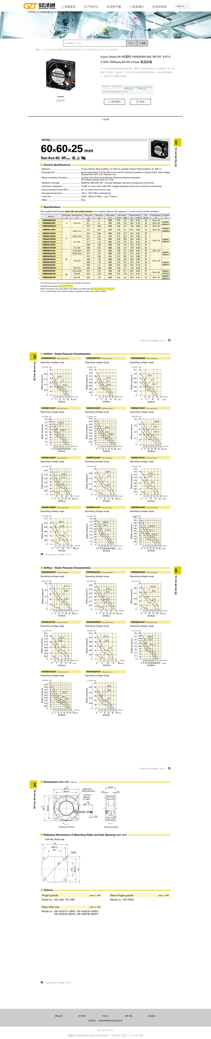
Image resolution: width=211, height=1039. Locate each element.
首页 (38, 50)
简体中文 (180, 6)
